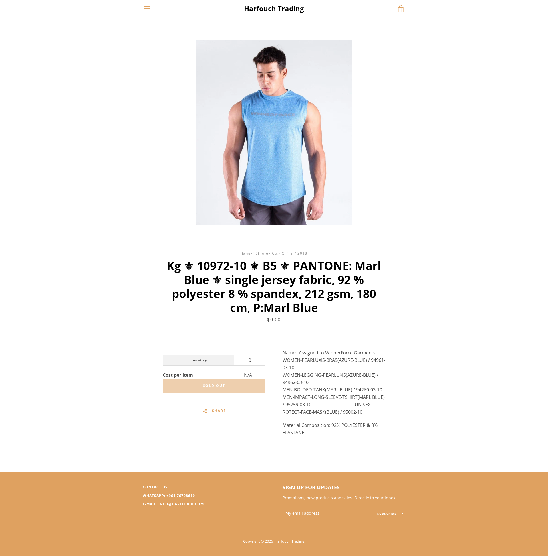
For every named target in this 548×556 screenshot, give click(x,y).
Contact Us (155, 487)
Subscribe (387, 514)
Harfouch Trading (274, 9)
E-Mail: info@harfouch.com (173, 504)
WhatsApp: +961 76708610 (169, 495)
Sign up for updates (311, 487)
